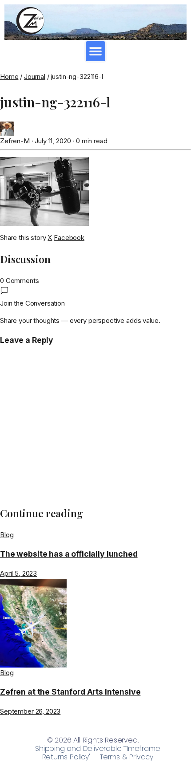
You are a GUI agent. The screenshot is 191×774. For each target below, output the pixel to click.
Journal (34, 76)
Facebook (69, 237)
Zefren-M (15, 141)
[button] (95, 51)
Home (9, 76)
